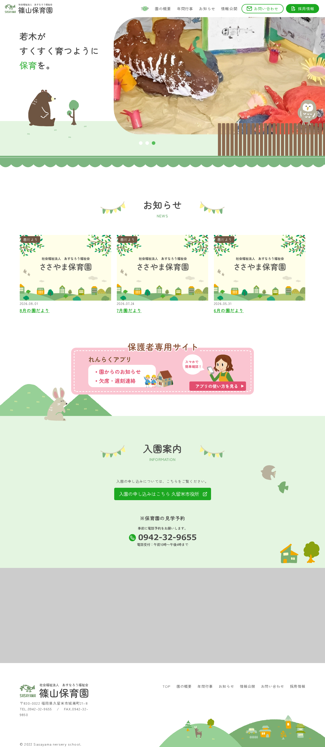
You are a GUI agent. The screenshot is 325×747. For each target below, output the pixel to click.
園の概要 (163, 8)
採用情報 (306, 8)
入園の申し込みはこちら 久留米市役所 (159, 493)
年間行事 (185, 8)
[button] (141, 143)
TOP (145, 8)
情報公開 (229, 8)
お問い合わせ (266, 8)
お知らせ (207, 8)
